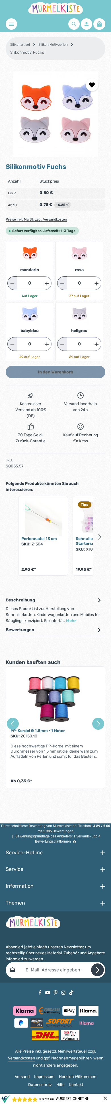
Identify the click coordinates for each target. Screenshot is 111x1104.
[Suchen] (74, 24)
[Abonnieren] (97, 969)
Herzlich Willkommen (77, 1076)
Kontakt (76, 1084)
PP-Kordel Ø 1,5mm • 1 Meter (38, 730)
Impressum (44, 1076)
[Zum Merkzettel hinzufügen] (92, 84)
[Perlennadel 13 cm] (43, 517)
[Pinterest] (56, 992)
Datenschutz (40, 1084)
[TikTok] (71, 992)
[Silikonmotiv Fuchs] (55, 114)
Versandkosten (21, 1058)
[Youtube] (48, 992)
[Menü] (11, 24)
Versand (22, 1076)
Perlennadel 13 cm (39, 538)
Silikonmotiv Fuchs (27, 52)
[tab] (54, 610)
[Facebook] (40, 992)
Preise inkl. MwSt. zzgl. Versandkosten (36, 219)
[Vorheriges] (13, 724)
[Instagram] (64, 992)
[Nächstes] (98, 724)
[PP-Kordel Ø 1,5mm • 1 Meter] (55, 699)
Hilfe (60, 1084)
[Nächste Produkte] (100, 537)
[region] (55, 114)
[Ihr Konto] (86, 24)
